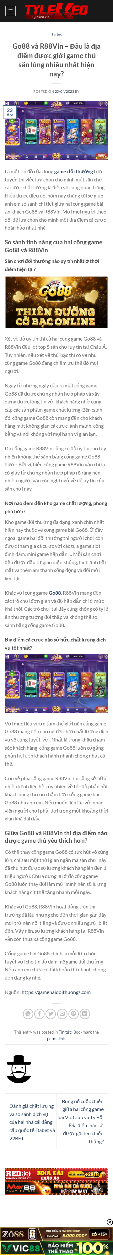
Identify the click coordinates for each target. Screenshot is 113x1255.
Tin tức (56, 34)
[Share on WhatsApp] (28, 1014)
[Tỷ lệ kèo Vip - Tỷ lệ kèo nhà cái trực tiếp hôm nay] (56, 11)
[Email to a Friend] (62, 1014)
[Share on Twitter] (51, 1014)
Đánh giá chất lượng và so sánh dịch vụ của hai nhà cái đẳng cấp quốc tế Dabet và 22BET (32, 1122)
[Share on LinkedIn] (85, 1014)
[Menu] (10, 11)
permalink (56, 1038)
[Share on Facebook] (39, 1014)
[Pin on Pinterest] (73, 1014)
